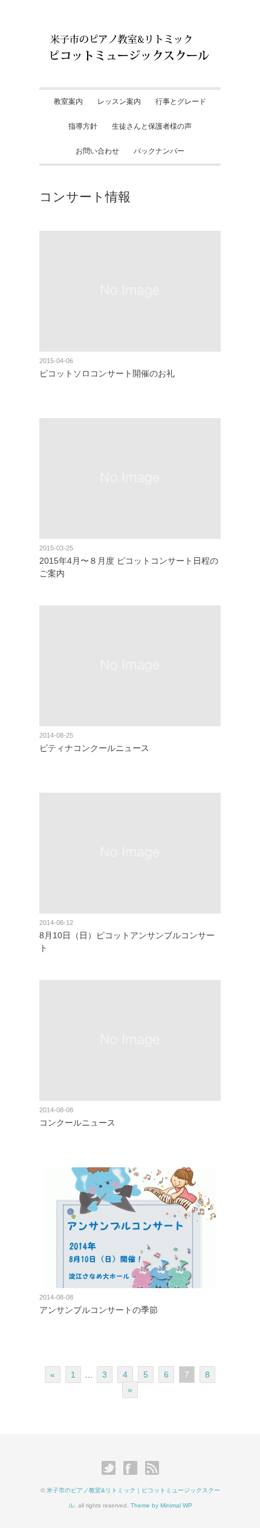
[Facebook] (133, 1468)
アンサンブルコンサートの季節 (98, 1310)
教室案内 (68, 101)
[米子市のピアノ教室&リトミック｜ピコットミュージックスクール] (130, 40)
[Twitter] (112, 1468)
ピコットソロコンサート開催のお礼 (107, 373)
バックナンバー (159, 151)
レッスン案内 (119, 101)
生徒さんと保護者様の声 (152, 126)
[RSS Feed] (152, 1468)
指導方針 (82, 126)
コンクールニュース (77, 1122)
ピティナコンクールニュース (94, 748)
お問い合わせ (97, 151)
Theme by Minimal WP (161, 1505)
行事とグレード (180, 101)
